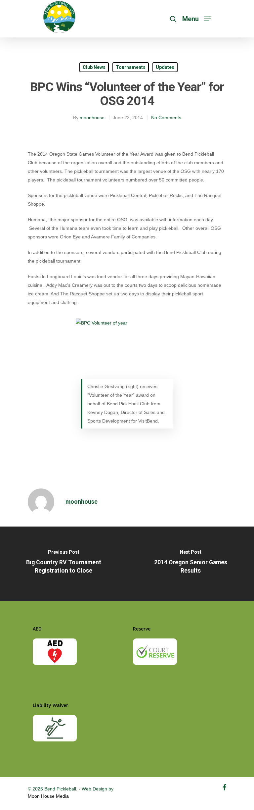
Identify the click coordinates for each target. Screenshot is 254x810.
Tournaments (131, 67)
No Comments (166, 117)
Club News (94, 67)
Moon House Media (48, 796)
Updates (165, 67)
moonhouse (92, 117)
